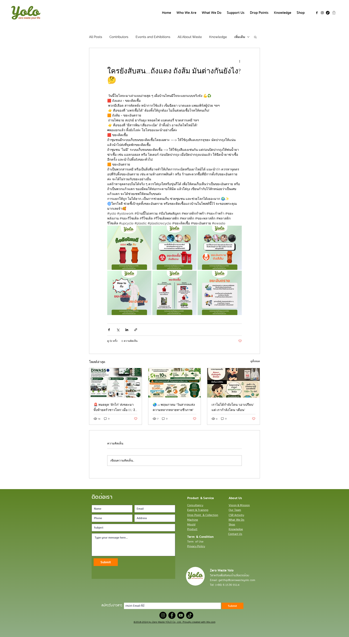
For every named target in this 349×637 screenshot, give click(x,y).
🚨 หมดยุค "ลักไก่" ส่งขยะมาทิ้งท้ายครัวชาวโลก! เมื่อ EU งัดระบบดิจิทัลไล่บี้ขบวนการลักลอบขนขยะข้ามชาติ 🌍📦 (115, 407)
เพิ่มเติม (239, 37)
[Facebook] (317, 13)
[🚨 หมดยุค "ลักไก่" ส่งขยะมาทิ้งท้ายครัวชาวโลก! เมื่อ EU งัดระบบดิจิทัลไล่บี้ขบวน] (115, 383)
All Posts (95, 37)
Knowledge (218, 37)
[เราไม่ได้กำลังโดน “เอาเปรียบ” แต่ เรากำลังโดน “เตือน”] (233, 383)
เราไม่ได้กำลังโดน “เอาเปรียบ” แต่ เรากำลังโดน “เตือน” (233, 407)
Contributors (118, 37)
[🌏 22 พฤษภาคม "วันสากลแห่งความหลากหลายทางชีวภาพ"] (174, 383)
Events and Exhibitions (153, 37)
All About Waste (190, 37)
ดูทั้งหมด (255, 361)
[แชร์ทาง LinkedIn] (127, 329)
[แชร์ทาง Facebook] (109, 329)
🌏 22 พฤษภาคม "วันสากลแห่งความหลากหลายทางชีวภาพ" (174, 407)
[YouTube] (180, 615)
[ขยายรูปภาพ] (129, 248)
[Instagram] (322, 13)
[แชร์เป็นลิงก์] (135, 329)
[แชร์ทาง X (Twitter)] (118, 329)
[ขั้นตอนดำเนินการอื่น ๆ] (239, 61)
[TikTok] (328, 13)
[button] (333, 12)
